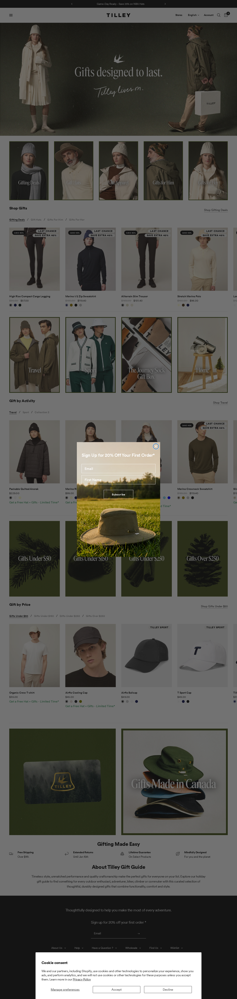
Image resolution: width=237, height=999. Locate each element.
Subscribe (118, 494)
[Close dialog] (156, 446)
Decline (168, 989)
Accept (116, 989)
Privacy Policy (82, 979)
